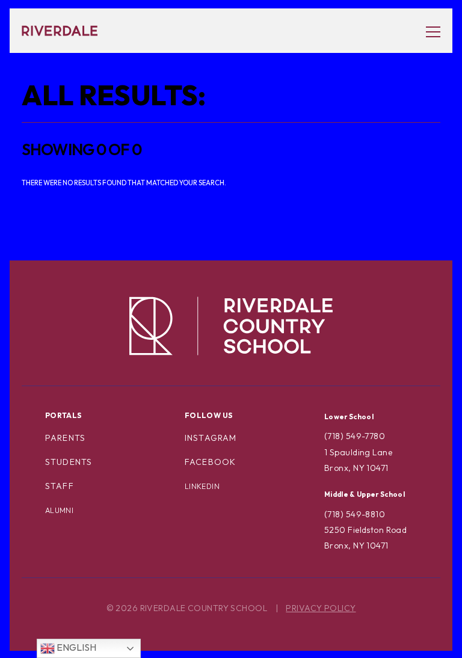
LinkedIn (202, 486)
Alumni (59, 510)
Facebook (210, 462)
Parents (65, 437)
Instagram (210, 437)
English (75, 647)
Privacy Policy (321, 608)
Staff (59, 486)
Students (68, 462)
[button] (427, 31)
